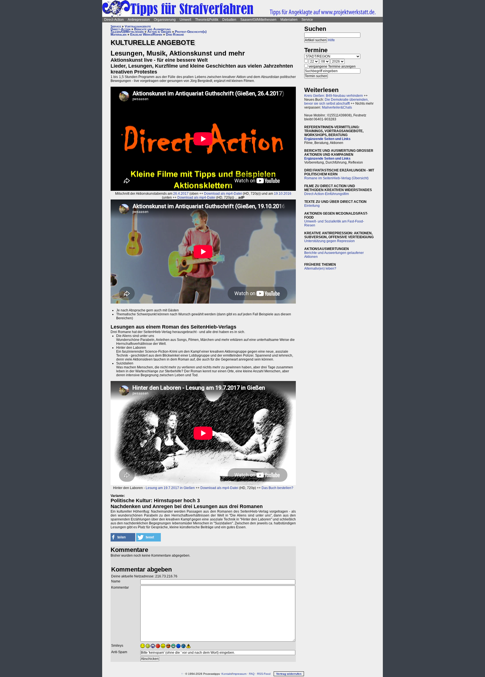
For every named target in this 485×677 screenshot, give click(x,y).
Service (307, 20)
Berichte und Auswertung (152, 29)
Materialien (289, 20)
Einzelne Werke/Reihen (146, 34)
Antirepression (139, 20)
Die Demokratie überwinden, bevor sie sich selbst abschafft (336, 101)
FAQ (252, 673)
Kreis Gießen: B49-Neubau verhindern (333, 96)
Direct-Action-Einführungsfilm (326, 194)
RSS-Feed (264, 673)
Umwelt (185, 20)
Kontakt (226, 673)
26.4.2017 (181, 194)
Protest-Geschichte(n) (191, 32)
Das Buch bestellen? (277, 488)
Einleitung (312, 206)
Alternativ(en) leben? (320, 268)
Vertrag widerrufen (288, 673)
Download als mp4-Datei (223, 194)
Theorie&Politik (206, 20)
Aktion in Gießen (159, 32)
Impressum (239, 673)
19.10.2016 (282, 194)
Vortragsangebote (138, 26)
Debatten (229, 20)
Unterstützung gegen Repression (329, 241)
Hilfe (331, 40)
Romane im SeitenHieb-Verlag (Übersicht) (336, 178)
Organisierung (165, 20)
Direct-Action (114, 20)
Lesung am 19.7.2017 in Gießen (170, 488)
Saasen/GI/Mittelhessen (258, 20)
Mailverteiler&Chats (337, 107)
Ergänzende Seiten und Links (327, 139)
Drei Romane (175, 34)
